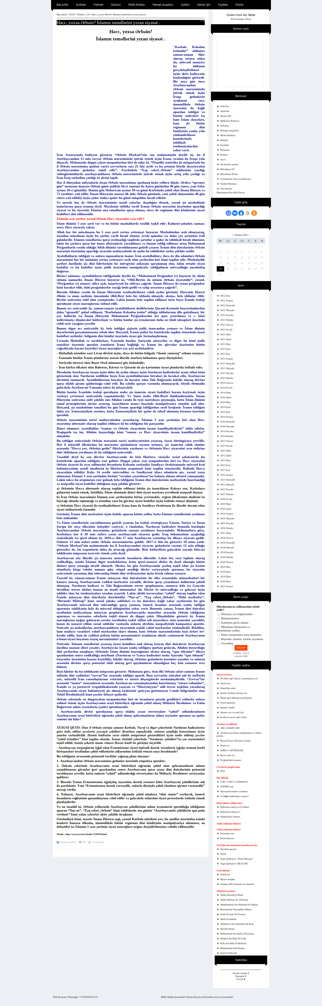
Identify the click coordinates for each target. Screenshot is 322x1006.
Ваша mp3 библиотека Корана (236, 697)
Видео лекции (227, 879)
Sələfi (223, 854)
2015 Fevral (226, 445)
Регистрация (237, 19)
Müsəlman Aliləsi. (229, 174)
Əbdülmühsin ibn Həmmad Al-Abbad (239, 904)
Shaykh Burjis (227, 928)
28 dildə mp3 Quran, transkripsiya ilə (239, 678)
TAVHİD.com (226, 786)
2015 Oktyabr (227, 484)
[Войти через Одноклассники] (254, 213)
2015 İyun (225, 465)
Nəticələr (238, 653)
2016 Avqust (226, 513)
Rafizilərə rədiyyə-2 (230, 811)
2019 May (225, 566)
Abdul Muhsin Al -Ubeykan (234, 899)
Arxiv (223, 159)
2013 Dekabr (226, 378)
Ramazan (225, 149)
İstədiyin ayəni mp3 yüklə (233, 717)
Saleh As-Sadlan (228, 919)
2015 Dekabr (226, 494)
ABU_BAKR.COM (229, 728)
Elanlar (224, 154)
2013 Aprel (225, 339)
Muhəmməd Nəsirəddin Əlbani (235, 909)
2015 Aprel (225, 455)
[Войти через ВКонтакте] (235, 213)
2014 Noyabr (226, 431)
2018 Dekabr (226, 557)
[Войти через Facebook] (241, 213)
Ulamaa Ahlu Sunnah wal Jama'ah (237, 884)
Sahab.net (225, 874)
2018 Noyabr (226, 552)
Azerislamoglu (97, 842)
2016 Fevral (226, 499)
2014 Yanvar (226, 382)
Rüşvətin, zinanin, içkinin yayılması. (242, 639)
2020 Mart (225, 576)
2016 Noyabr (226, 523)
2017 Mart (225, 533)
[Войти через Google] (248, 213)
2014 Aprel (225, 397)
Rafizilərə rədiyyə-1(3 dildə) (234, 807)
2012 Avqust (226, 300)
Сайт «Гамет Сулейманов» (234, 781)
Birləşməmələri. (230, 618)
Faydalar (224, 145)
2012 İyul (225, 295)
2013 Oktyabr (227, 368)
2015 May (225, 460)
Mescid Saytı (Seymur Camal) (235, 740)
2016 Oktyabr (227, 518)
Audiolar (224, 111)
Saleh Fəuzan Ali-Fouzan (232, 914)
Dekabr (80, 14)
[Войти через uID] (228, 213)
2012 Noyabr (226, 315)
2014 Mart (225, 392)
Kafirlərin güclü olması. (235, 622)
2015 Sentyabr (227, 479)
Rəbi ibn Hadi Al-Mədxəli (233, 943)
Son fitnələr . (226, 188)
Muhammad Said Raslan (232, 948)
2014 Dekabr (226, 436)
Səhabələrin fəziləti (230, 816)
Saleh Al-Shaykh (228, 953)
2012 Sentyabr (227, 305)
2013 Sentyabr (227, 363)
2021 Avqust (226, 586)
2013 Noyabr (226, 373)
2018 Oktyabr (227, 547)
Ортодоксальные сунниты (234, 791)
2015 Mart (225, 450)
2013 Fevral (226, 329)
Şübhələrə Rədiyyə (229, 120)
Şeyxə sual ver (227, 755)
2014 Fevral (226, 387)
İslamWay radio (228, 688)
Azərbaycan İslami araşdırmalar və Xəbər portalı (239, 734)
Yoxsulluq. (227, 643)
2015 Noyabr (226, 489)
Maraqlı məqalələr (68, 842)
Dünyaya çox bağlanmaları (237, 614)
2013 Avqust (226, 358)
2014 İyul (225, 412)
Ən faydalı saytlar (229, 164)
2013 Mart (225, 334)
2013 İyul (225, 353)
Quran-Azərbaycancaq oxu (233, 693)
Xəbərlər (224, 125)
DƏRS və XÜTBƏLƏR (231, 750)
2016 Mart (225, 504)
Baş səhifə (62, 14)
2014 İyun (225, 407)
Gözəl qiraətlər (227, 702)
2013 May (225, 344)
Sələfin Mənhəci (228, 183)
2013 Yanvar (226, 324)
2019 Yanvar (226, 562)
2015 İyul (225, 470)
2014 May (225, 402)
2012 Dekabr (226, 320)
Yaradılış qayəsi (228, 849)
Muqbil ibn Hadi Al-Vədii (233, 938)
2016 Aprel (225, 508)
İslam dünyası (227, 838)
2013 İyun (225, 349)
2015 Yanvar (226, 441)
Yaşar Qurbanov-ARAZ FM (234, 863)
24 (88, 14)
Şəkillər (224, 140)
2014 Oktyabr (227, 426)
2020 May (225, 581)
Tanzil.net (225, 683)
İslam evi (224, 745)
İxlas (222, 770)
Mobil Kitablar (227, 135)
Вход (248, 19)
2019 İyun (225, 571)
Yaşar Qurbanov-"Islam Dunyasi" (236, 858)
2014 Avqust (226, 416)
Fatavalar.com (227, 833)
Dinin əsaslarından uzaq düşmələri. (241, 634)
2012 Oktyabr (227, 310)
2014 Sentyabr (227, 421)
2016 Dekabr (226, 528)
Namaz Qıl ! (226, 116)
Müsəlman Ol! (227, 169)
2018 (72, 14)
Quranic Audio (227, 707)
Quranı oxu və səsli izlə (232, 712)
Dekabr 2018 (240, 235)
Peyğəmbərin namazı (230, 760)
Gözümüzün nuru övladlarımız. (236, 179)
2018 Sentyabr (227, 542)
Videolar (224, 106)
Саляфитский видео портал (234, 796)
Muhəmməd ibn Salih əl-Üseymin (237, 933)
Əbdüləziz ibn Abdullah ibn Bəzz (237, 924)
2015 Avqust (226, 474)
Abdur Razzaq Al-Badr (231, 894)
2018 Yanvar (226, 537)
